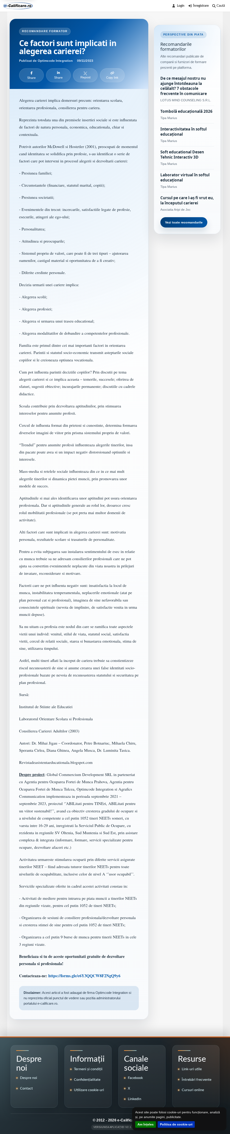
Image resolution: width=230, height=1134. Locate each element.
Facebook (135, 1078)
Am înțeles (145, 1124)
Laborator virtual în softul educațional (185, 177)
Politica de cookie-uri (176, 1124)
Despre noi (28, 1078)
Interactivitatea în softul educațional (183, 132)
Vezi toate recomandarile (184, 222)
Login (180, 5)
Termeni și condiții (88, 1069)
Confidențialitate (87, 1079)
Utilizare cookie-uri (89, 1090)
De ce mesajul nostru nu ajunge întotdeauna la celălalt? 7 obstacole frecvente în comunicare (183, 86)
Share (31, 78)
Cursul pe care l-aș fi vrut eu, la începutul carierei (187, 200)
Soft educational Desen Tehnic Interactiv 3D (182, 155)
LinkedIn (134, 1099)
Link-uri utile (192, 1069)
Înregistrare (201, 5)
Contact (26, 1088)
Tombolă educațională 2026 (186, 111)
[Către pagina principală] (18, 6)
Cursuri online (193, 1090)
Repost (85, 77)
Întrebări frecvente (196, 1079)
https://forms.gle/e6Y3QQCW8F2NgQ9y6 (84, 976)
